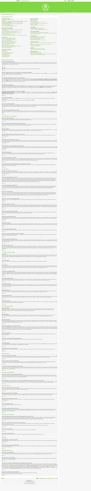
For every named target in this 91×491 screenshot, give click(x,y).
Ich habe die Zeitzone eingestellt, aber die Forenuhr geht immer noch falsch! (11, 31)
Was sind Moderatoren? (33, 20)
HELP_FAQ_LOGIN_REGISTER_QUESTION (7, 19)
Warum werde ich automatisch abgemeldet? (7, 25)
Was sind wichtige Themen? (5, 55)
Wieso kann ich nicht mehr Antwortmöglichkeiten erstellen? (9, 41)
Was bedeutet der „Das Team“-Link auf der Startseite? (37, 25)
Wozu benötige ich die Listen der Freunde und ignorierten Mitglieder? (39, 32)
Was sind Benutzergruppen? (34, 21)
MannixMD (32, 480)
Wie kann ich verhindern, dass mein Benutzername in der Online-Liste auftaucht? (12, 29)
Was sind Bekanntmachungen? (6, 54)
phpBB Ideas (41, 458)
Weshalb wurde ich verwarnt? (5, 44)
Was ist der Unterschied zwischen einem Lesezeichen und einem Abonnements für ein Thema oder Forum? (43, 43)
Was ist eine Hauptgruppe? (33, 24)
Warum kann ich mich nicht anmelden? (7, 22)
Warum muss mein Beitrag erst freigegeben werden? (8, 46)
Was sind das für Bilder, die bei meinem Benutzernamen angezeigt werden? (11, 32)
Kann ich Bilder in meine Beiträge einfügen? (7, 52)
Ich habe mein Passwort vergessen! (6, 24)
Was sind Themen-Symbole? (5, 56)
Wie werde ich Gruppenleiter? (34, 22)
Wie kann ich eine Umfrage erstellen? (6, 40)
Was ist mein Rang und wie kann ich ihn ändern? (8, 34)
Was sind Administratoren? (33, 19)
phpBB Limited (53, 141)
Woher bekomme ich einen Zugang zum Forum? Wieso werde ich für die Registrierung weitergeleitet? (15, 21)
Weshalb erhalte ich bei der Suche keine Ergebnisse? (37, 37)
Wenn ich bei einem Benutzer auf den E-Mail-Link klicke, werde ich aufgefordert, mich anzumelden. (14, 35)
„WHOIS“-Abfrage (8, 464)
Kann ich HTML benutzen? (5, 51)
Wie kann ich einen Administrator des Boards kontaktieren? (38, 54)
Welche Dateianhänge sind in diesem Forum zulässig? (37, 48)
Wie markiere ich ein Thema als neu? (6, 47)
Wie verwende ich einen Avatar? (6, 33)
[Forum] (45, 7)
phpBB (27, 481)
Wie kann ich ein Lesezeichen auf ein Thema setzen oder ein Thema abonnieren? (40, 44)
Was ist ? (3, 20)
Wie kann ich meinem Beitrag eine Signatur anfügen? (9, 39)
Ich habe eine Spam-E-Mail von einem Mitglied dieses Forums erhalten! (39, 29)
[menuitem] (53, 478)
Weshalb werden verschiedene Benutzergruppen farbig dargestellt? (39, 23)
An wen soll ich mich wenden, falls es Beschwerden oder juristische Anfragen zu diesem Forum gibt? (43, 53)
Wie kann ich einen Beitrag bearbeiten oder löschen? (8, 38)
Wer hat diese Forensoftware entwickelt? (35, 52)
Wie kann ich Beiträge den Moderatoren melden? (8, 45)
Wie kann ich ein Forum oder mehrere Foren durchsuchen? (38, 36)
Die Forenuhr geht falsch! (5, 30)
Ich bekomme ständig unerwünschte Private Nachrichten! (37, 28)
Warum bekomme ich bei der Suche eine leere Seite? (37, 38)
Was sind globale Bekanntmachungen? (7, 53)
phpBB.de (3, 142)
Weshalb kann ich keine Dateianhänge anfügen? (8, 43)
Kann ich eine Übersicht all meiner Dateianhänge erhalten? (38, 49)
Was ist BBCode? (4, 50)
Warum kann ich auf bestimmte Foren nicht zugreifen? (9, 42)
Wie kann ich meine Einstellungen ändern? (7, 28)
